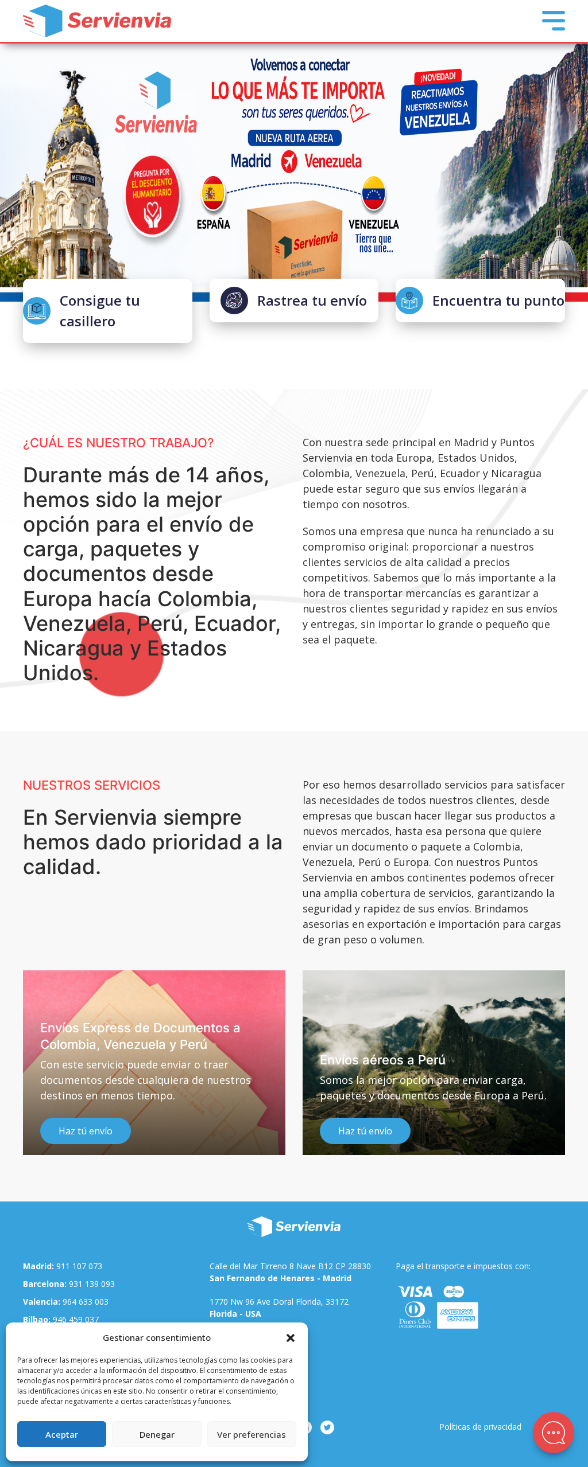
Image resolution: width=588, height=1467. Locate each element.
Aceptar (61, 1434)
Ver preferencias (251, 1434)
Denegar (157, 1434)
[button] (290, 1337)
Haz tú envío (86, 1131)
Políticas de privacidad (480, 1426)
